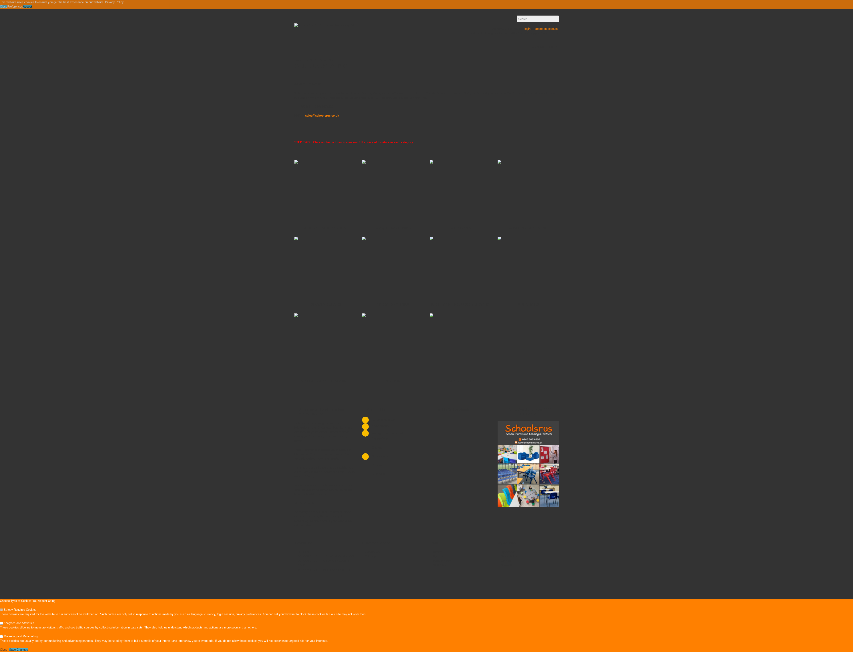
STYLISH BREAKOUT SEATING (325, 381)
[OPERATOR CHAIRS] (392, 267)
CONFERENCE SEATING (528, 228)
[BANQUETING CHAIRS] (392, 190)
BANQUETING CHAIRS (393, 228)
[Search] (555, 19)
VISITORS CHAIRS (460, 381)
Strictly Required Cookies (19, 609)
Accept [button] (27, 6)
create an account (546, 28)
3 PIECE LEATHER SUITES (325, 228)
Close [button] (3, 6)
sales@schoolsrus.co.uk (322, 115)
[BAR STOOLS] (460, 190)
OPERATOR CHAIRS (393, 304)
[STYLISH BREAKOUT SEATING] (324, 343)
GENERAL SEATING (319, 60)
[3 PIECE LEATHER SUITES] (324, 190)
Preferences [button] (15, 6)
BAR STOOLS (460, 228)
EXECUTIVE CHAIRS (325, 304)
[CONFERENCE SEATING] (528, 190)
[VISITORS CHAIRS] (460, 343)
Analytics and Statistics (18, 623)
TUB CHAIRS (393, 381)
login (527, 28)
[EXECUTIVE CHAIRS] (324, 267)
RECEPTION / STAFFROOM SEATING (460, 304)
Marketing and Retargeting (20, 636)
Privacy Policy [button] (114, 2)
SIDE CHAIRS (528, 304)
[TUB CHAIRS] (392, 343)
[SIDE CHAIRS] (528, 267)
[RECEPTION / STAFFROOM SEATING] (460, 267)
